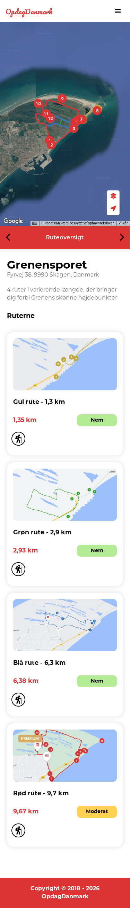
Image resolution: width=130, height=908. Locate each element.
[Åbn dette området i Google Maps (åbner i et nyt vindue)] (13, 221)
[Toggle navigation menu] (117, 11)
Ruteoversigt (65, 237)
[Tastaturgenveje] (34, 223)
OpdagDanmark (29, 11)
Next (120, 237)
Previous (10, 237)
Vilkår (123, 223)
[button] (51, 144)
